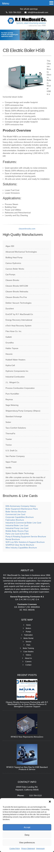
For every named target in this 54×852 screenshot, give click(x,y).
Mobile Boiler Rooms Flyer (17, 531)
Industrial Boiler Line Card (17, 525)
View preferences (27, 842)
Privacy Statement (28, 849)
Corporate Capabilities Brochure (20, 517)
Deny (27, 835)
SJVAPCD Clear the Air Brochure (20, 545)
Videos (28, 655)
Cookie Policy (15, 849)
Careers (28, 662)
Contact (28, 665)
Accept (27, 827)
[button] (49, 801)
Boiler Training (28, 648)
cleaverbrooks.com (27, 229)
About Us (28, 658)
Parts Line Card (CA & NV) (17, 534)
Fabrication (28, 635)
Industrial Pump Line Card (17, 528)
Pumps (28, 632)
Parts (28, 645)
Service (28, 642)
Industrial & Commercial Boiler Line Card (23, 523)
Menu (5, 3)
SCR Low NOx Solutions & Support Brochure (25, 542)
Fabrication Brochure (15, 520)
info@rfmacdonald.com (38, 12)
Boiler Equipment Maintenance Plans (22, 509)
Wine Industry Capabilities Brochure (21, 547)
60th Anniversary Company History (21, 506)
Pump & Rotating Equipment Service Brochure (26, 536)
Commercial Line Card (16, 514)
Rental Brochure (13, 539)
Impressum (40, 849)
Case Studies (28, 652)
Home (28, 625)
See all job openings (29, 9)
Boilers (28, 628)
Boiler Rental (28, 638)
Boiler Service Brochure (16, 511)
